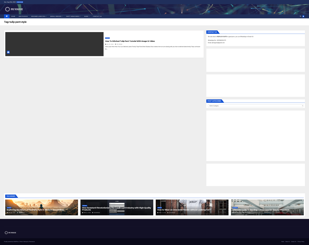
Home (13, 16)
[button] (300, 16)
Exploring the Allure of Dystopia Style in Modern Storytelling (35, 210)
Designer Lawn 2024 (38, 16)
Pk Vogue (119, 44)
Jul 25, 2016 (110, 44)
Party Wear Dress (73, 16)
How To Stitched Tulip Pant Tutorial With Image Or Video (130, 41)
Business (235, 207)
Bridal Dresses (56, 16)
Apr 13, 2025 (87, 212)
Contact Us (97, 16)
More (86, 16)
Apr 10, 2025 (162, 212)
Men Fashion (23, 16)
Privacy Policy (301, 241)
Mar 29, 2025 (237, 212)
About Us (287, 241)
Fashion (9, 207)
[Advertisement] (255, 60)
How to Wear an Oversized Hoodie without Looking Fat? (183, 210)
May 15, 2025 (11, 212)
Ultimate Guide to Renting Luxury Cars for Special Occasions (261, 210)
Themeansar (32, 241)
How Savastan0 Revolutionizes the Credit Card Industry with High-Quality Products (116, 209)
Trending (85, 205)
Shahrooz (21, 212)
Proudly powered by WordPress (11, 241)
